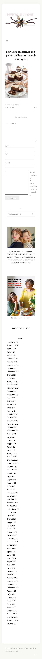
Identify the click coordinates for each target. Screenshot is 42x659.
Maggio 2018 (11, 561)
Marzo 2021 (11, 450)
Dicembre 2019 (12, 499)
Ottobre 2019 (11, 506)
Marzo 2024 (11, 355)
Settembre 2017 (12, 588)
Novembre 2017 (12, 581)
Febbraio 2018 (12, 571)
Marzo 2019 (11, 529)
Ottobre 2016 (11, 624)
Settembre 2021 (12, 431)
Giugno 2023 (11, 375)
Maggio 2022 (11, 404)
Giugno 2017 (11, 597)
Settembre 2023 (12, 372)
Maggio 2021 (11, 444)
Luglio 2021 (11, 437)
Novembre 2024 (12, 345)
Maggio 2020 (11, 483)
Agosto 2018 (11, 552)
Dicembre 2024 (12, 342)
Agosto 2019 (11, 512)
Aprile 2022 (11, 408)
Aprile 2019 (11, 525)
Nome (7, 146)
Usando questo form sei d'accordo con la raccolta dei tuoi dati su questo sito (33, 183)
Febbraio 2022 (12, 414)
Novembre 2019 (12, 503)
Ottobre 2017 (11, 584)
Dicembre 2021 (12, 421)
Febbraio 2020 (12, 493)
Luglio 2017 (11, 594)
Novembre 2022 (12, 388)
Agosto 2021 (11, 434)
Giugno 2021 (11, 440)
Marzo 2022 (11, 411)
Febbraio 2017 (12, 611)
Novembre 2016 (12, 620)
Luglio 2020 (11, 476)
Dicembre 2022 (12, 385)
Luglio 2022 (11, 398)
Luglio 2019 (11, 516)
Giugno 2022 (11, 401)
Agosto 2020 (11, 473)
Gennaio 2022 (11, 417)
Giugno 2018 (11, 558)
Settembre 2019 (12, 509)
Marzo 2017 (11, 607)
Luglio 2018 (11, 555)
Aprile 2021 (11, 447)
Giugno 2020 (11, 480)
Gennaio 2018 (11, 575)
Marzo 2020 (11, 489)
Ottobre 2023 (11, 368)
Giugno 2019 (11, 519)
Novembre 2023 (12, 365)
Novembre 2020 (12, 463)
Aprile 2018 (11, 565)
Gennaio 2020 (11, 496)
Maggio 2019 (11, 522)
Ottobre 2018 (11, 545)
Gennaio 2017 (11, 614)
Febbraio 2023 (12, 381)
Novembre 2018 (12, 542)
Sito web (7, 163)
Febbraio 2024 (12, 358)
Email (7, 154)
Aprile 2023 (11, 378)
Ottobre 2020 (11, 467)
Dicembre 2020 (12, 460)
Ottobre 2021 (11, 427)
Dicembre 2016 (12, 617)
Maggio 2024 (11, 349)
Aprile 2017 (11, 604)
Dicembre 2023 (12, 362)
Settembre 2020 (12, 470)
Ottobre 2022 (11, 391)
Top (35, 654)
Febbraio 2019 (12, 532)
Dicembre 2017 (12, 578)
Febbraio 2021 (12, 453)
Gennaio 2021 (11, 457)
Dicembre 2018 (12, 539)
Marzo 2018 (11, 568)
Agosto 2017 (11, 591)
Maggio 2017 (11, 601)
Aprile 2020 (11, 486)
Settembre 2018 (12, 548)
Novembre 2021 (12, 424)
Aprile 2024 (11, 352)
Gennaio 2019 (11, 535)
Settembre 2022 (12, 395)
